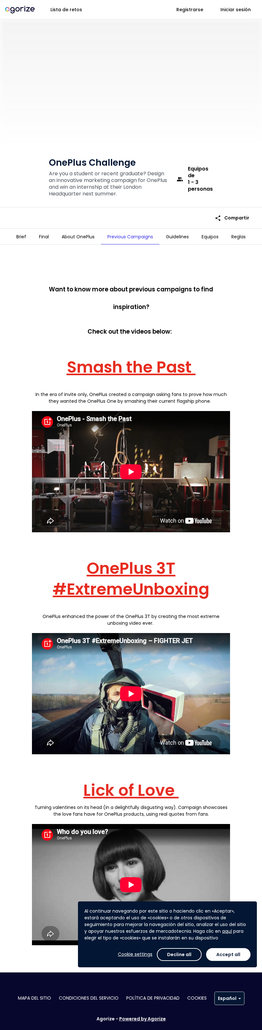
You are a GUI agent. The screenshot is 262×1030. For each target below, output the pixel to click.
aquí (227, 931)
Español (227, 998)
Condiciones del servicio (89, 998)
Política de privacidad (153, 998)
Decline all (179, 954)
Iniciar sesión (235, 9)
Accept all (228, 954)
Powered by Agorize (142, 1019)
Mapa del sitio (34, 998)
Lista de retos (66, 9)
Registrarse (189, 9)
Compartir (232, 218)
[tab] (21, 237)
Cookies (197, 998)
